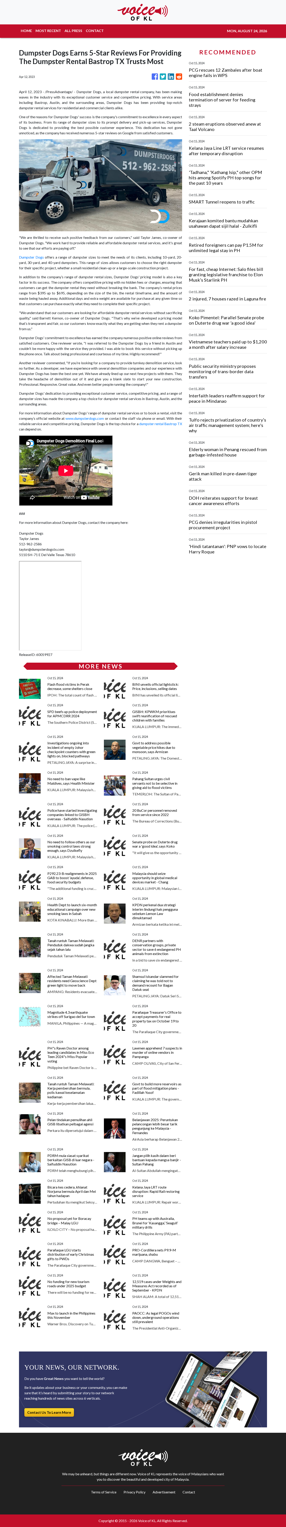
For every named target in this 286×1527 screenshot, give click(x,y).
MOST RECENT (48, 30)
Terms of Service (103, 1492)
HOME (26, 30)
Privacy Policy (134, 1492)
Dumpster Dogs (31, 257)
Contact (189, 1492)
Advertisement (164, 1492)
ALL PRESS (73, 30)
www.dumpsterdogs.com (84, 418)
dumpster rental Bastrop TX (160, 424)
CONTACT (95, 30)
